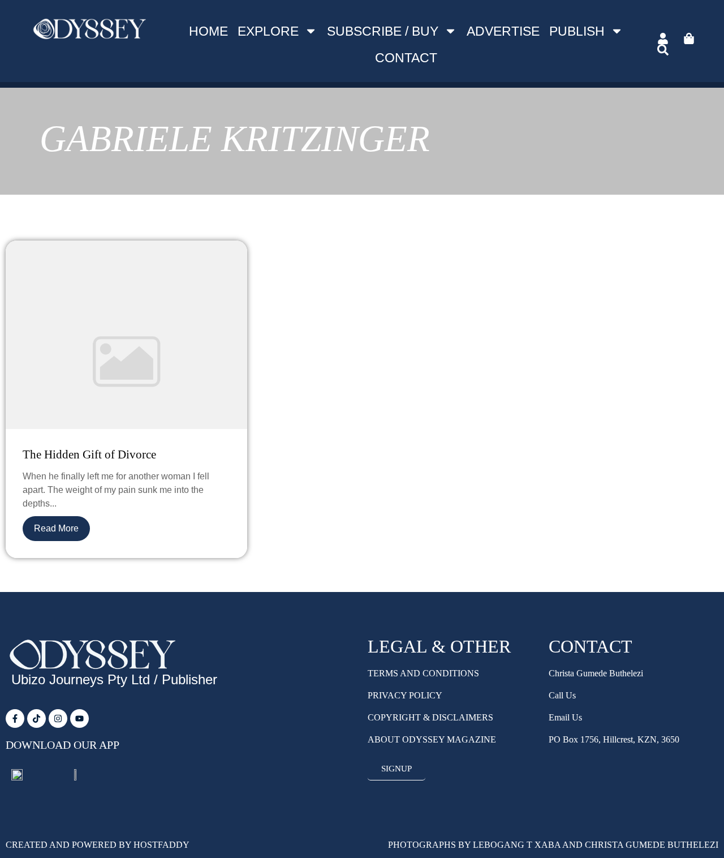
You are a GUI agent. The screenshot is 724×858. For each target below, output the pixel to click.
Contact (406, 57)
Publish (577, 31)
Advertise (503, 31)
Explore (268, 31)
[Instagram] (58, 718)
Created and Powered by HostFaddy (97, 845)
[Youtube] (79, 718)
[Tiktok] (36, 718)
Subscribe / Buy (382, 31)
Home (208, 31)
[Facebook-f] (15, 718)
